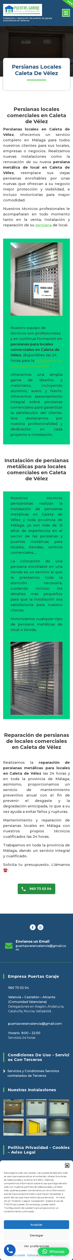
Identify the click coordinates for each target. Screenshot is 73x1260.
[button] (67, 1165)
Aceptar (36, 1224)
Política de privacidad (39, 1254)
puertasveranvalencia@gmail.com (41, 947)
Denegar (36, 1235)
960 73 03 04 (39, 889)
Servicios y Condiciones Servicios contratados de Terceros (33, 1073)
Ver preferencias (36, 1246)
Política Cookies (16, 1254)
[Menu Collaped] (66, 13)
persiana (43, 225)
